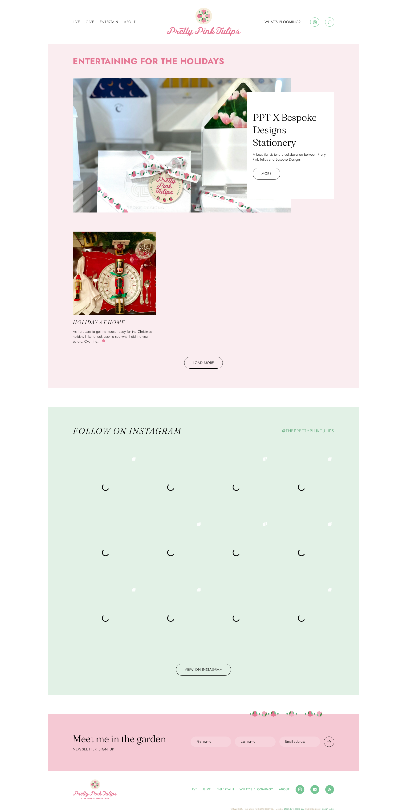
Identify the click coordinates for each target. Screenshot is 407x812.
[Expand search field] (329, 22)
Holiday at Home (99, 322)
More (266, 173)
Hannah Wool (327, 809)
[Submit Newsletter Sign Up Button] (329, 742)
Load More (203, 362)
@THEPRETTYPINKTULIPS (308, 431)
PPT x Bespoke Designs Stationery (285, 129)
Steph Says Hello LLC (294, 809)
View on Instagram (204, 669)
